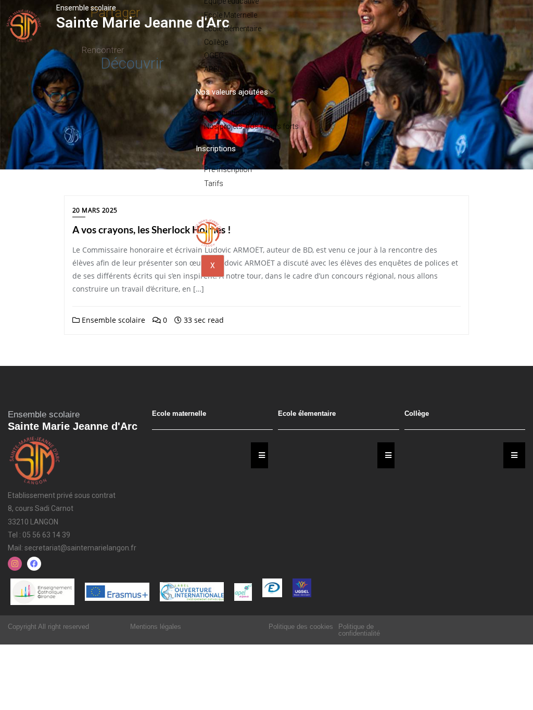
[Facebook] (34, 564)
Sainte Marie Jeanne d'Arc (143, 22)
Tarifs (213, 183)
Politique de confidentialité (359, 630)
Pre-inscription (228, 169)
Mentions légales (155, 626)
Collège (216, 42)
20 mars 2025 (95, 210)
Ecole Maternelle (230, 15)
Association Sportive (238, 113)
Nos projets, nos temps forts (251, 126)
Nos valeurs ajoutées (232, 92)
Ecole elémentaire (232, 28)
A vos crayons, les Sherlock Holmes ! (151, 229)
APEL (212, 69)
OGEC (213, 55)
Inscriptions (216, 148)
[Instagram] (15, 564)
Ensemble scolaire (112, 320)
